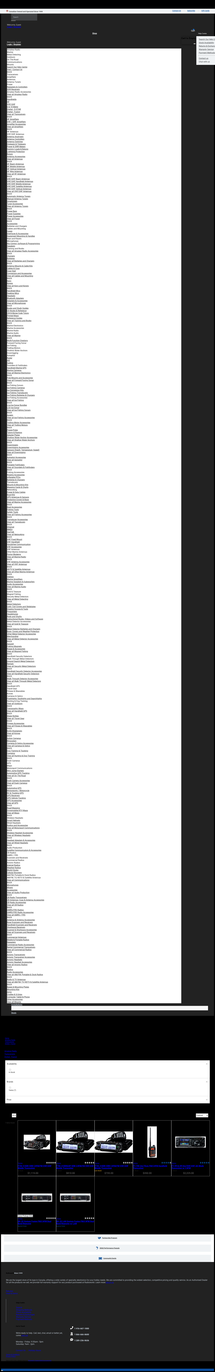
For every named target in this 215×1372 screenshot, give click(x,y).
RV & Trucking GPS (15, 793)
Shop (94, 33)
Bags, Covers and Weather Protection (23, 631)
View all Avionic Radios (17, 964)
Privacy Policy (11, 1356)
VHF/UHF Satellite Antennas (19, 186)
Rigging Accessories (16, 475)
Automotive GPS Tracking (18, 773)
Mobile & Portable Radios (18, 940)
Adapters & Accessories (17, 301)
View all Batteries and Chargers (20, 261)
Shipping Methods (24, 1310)
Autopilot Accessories (16, 457)
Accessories (12, 224)
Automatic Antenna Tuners (18, 196)
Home (7, 1038)
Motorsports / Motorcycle (18, 790)
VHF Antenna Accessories (18, 562)
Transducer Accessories (17, 519)
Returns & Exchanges (25, 1314)
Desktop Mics (13, 293)
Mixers (10, 887)
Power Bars (12, 211)
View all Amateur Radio (17, 94)
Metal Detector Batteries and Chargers (23, 629)
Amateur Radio (10, 1040)
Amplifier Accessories (16, 124)
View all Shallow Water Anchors (21, 440)
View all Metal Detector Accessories (22, 639)
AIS (8, 360)
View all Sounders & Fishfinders (21, 467)
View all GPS (12, 803)
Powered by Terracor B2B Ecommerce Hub (39, 1360)
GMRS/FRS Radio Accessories (20, 912)
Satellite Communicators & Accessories (24, 850)
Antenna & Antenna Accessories (21, 920)
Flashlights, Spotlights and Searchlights (24, 698)
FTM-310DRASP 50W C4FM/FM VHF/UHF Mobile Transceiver (75, 1167)
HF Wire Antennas (15, 171)
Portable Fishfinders (16, 465)
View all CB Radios (15, 905)
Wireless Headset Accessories (20, 833)
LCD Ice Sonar (13, 408)
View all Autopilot (14, 460)
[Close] (195, 43)
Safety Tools (12, 512)
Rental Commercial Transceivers (21, 947)
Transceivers (9, 1042)
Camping (11, 753)
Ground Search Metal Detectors (20, 661)
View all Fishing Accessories (19, 514)
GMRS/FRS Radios (15, 910)
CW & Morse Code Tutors (18, 313)
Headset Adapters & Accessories (21, 840)
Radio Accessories (15, 972)
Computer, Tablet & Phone (18, 997)
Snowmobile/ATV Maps (17, 810)
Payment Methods (207, 53)
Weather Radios (14, 868)
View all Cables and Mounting (20, 276)
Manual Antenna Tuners (17, 199)
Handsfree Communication (19, 544)
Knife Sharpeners (14, 731)
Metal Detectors (14, 604)
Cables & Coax (13, 268)
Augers (10, 415)
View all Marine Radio (16, 557)
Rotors (10, 154)
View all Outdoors (14, 703)
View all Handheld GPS (17, 711)
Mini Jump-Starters (15, 771)
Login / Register (14, 27)
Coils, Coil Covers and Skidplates (21, 606)
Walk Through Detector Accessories (22, 679)
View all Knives (13, 733)
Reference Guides (14, 318)
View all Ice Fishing (15, 400)
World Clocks (12, 870)
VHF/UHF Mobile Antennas (19, 184)
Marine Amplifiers (14, 579)
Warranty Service (206, 49)
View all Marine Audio (16, 587)
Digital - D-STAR (14, 109)
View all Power (13, 219)
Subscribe (191, 11)
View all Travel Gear (15, 718)
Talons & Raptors (14, 432)
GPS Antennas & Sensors (18, 497)
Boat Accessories (14, 507)
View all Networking (15, 534)
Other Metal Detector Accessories (21, 634)
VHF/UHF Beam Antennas (18, 179)
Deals (13, 1013)
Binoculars (11, 741)
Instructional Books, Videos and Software (25, 619)
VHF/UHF (11, 104)
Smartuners (12, 201)
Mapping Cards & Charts (17, 487)
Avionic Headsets (14, 960)
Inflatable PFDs (13, 477)
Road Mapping (13, 808)
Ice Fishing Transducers (17, 393)
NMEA (9, 529)
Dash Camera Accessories (18, 780)
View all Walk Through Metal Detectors (24, 681)
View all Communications (18, 880)
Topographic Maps (15, 708)
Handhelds (11, 99)
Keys (9, 281)
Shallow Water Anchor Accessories (22, 437)
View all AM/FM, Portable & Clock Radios (25, 974)
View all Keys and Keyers (18, 286)
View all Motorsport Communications (23, 828)
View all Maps (13, 813)
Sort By (192, 1115)
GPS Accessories (14, 800)
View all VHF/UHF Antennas (19, 191)
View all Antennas (15, 159)
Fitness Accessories (15, 723)
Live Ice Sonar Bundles (17, 405)
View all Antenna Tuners (17, 206)
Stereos (10, 577)
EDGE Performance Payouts (110, 1248)
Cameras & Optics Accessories (20, 743)
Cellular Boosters (14, 872)
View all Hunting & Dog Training (21, 756)
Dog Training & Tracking (17, 751)
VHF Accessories (14, 547)
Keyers (10, 283)
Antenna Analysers (15, 137)
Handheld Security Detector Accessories (24, 671)
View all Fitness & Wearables (19, 726)
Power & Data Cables (16, 492)
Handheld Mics (13, 291)
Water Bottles (13, 716)
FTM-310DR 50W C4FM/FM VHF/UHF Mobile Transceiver (111, 1167)
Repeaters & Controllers (17, 87)
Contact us (203, 58)
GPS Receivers (13, 795)
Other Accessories (15, 999)
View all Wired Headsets (17, 843)
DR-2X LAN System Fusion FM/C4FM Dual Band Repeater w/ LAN (75, 1222)
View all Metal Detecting (17, 599)
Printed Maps (13, 316)
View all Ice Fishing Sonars (18, 410)
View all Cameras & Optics (18, 746)
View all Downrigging (16, 452)
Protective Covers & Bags (18, 500)
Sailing (10, 363)
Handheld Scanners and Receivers (22, 925)
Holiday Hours (34, 1350)
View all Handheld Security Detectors (23, 674)
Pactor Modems (14, 554)
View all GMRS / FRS (16, 915)
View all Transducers (16, 522)
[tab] (107, 1051)
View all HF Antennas (16, 174)
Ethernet (10, 527)
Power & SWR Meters (16, 146)
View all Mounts (14, 1002)
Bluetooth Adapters (15, 298)
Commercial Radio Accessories (20, 945)
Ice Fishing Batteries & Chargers (21, 395)
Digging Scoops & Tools (17, 609)
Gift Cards (205, 11)
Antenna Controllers (15, 139)
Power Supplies (14, 214)
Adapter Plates (13, 435)
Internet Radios (13, 865)
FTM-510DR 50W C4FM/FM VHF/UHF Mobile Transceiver (35, 1167)
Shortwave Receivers (16, 927)
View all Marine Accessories (19, 502)
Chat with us (204, 62)
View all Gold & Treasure (17, 624)
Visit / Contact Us (14, 69)
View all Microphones (16, 303)
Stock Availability (206, 43)
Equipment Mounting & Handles (21, 236)
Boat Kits (11, 495)
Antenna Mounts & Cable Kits (20, 266)
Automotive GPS (14, 788)
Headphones (12, 614)
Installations (16, 1005)
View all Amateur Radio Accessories (22, 251)
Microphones (12, 885)
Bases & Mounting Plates (18, 987)
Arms (9, 992)
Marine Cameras (14, 370)
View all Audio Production (18, 892)
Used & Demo (12, 1293)
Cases (9, 231)
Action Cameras (14, 738)
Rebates (9, 1291)
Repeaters (11, 942)
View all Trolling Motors (17, 425)
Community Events (109, 1258)
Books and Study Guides (17, 308)
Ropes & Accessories (16, 649)
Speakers (11, 246)
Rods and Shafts (14, 616)
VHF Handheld (13, 542)
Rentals (10, 664)
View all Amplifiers (15, 127)
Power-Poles (12, 430)
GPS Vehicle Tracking (16, 798)
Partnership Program (109, 1238)
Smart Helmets (13, 820)
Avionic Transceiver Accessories (21, 957)
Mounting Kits (13, 989)
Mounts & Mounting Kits (17, 485)
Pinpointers (12, 611)
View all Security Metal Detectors (21, 666)
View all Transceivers (16, 114)
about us (110, 1282)
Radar (9, 358)
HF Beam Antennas (15, 164)
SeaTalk (10, 532)
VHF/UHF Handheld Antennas (20, 181)
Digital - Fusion (13, 112)
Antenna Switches (15, 141)
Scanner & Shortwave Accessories (22, 930)
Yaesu (20, 1163)
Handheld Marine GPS (16, 368)
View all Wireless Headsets (18, 835)
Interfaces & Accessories (17, 233)
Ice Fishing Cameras (16, 388)
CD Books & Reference (17, 311)
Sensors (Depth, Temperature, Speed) (23, 450)
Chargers (11, 256)
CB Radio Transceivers (17, 897)
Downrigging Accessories (18, 447)
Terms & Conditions (13, 1354)
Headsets (11, 296)
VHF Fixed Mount (14, 539)
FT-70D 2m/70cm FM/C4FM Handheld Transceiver (150, 1167)
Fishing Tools (13, 509)
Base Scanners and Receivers (20, 922)
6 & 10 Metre (12, 107)
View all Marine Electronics (18, 373)
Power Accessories (15, 216)
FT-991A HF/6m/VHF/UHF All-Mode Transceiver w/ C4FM (187, 1167)
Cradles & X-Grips (14, 994)
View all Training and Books (19, 321)
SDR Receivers (13, 89)
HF (8, 102)
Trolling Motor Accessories (18, 422)
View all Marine (13, 335)
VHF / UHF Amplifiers (16, 122)
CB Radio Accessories (16, 902)
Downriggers (12, 445)
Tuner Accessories (15, 204)
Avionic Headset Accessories (19, 962)
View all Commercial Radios (19, 950)
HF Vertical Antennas (16, 169)
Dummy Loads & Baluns (17, 149)
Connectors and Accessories (19, 273)
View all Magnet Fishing (17, 651)
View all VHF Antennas (17, 564)
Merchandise (12, 636)
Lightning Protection (16, 151)
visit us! (24, 1335)
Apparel (10, 644)
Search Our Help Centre (17, 67)
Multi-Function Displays (17, 340)
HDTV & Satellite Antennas (18, 569)
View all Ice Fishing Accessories (21, 417)
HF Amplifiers (13, 119)
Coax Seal (11, 271)
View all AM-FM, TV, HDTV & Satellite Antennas (27, 982)
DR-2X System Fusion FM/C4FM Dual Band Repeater (34, 1222)
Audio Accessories (15, 584)
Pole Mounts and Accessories (20, 378)
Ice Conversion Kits (15, 390)
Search (19, 1307)
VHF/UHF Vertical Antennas (19, 189)
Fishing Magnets (14, 646)
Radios (10, 969)
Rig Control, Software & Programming (23, 243)
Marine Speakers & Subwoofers (20, 582)
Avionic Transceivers (16, 955)
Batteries (11, 258)
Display (8, 1115)
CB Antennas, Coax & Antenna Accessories (25, 900)
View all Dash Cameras (17, 783)
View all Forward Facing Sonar (20, 380)
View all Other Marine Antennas (20, 572)
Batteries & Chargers (16, 480)
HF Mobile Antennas (16, 166)
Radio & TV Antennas (16, 979)
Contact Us (176, 11)
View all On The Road (16, 776)
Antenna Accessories (16, 156)
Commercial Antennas (16, 937)
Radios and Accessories (17, 825)
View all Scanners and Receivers (21, 932)
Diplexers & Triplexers (16, 144)
